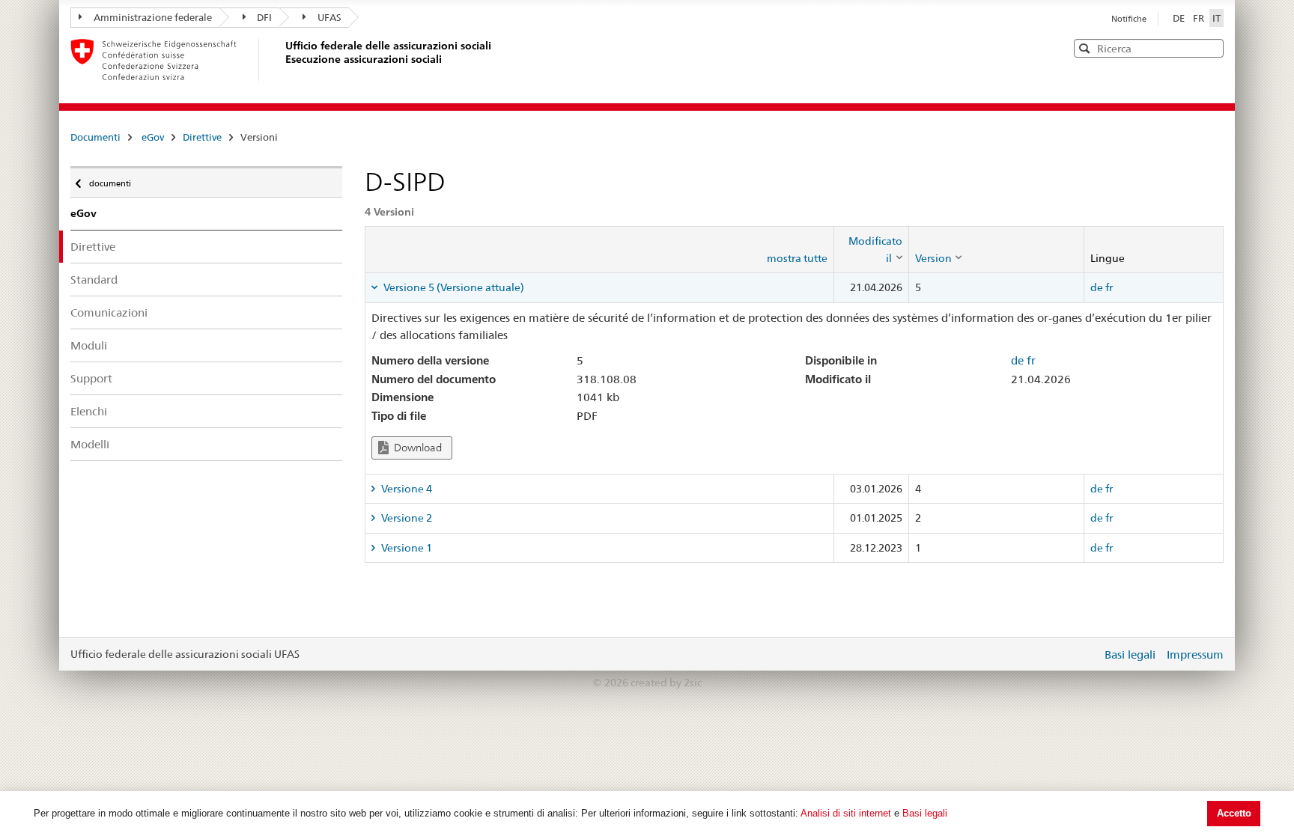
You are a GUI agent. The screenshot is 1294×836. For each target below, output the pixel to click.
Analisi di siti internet (846, 813)
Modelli (89, 444)
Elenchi (88, 411)
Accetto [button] (1234, 813)
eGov (153, 137)
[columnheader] (870, 249)
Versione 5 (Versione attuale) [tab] (452, 287)
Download (417, 448)
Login (1087, 654)
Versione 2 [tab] (405, 518)
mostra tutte (797, 258)
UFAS (329, 17)
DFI (264, 17)
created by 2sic (666, 683)
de (1096, 287)
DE (1180, 18)
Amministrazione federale (153, 17)
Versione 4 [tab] (405, 489)
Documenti (95, 137)
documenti (109, 180)
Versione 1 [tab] (405, 548)
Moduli (88, 345)
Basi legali (924, 813)
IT (1216, 18)
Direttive (202, 137)
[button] (1211, 47)
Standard (94, 279)
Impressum (1195, 654)
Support (91, 378)
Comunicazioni (109, 312)
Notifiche (1128, 18)
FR (1199, 18)
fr (1109, 287)
